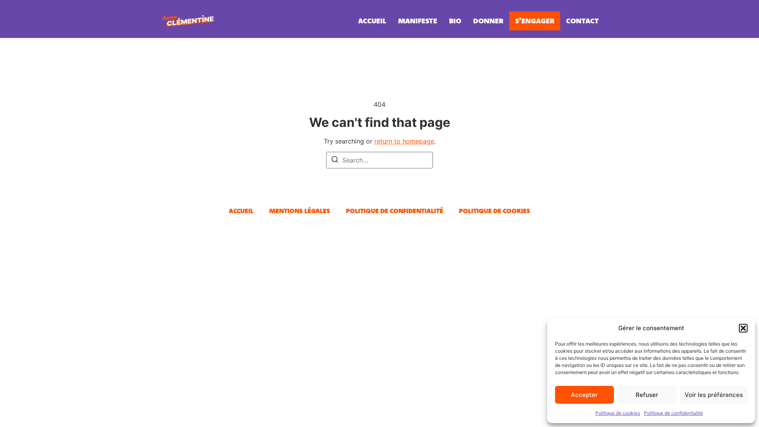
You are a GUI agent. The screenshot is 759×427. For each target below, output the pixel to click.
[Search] (335, 160)
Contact (582, 20)
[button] (743, 328)
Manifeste (417, 20)
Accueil (372, 20)
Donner (488, 20)
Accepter (584, 395)
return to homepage (404, 141)
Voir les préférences (714, 395)
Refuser (647, 395)
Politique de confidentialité (673, 413)
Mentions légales (299, 211)
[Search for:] (379, 160)
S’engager (534, 20)
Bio (455, 20)
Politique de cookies (617, 413)
